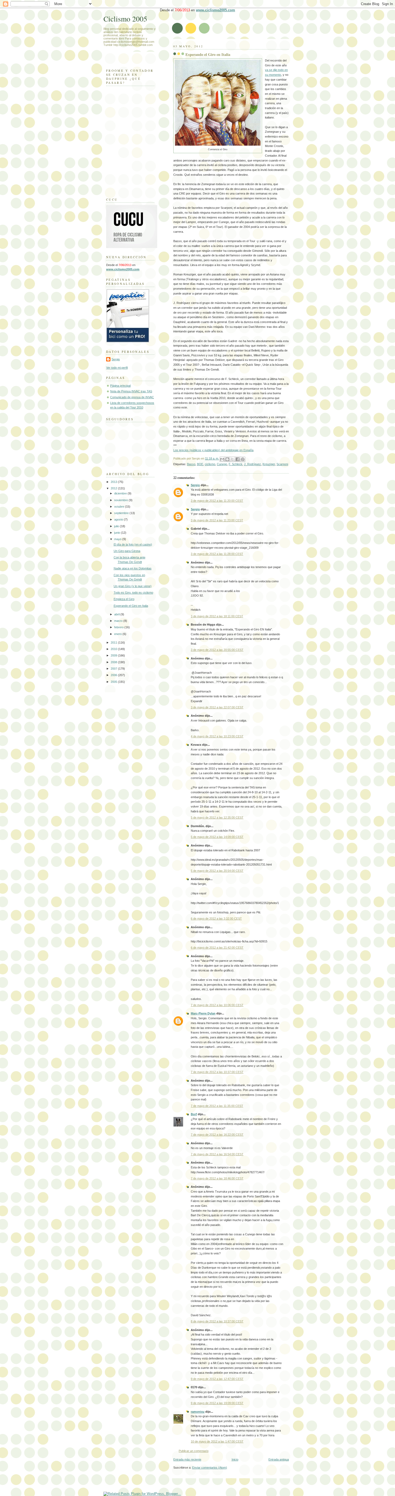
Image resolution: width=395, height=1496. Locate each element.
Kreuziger (269, 464)
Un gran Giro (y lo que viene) (133, 586)
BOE (200, 464)
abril (117, 614)
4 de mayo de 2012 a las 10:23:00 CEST (217, 736)
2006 (114, 675)
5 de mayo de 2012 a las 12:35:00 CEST (217, 817)
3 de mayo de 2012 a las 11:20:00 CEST (217, 500)
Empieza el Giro (124, 599)
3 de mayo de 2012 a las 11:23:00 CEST (217, 520)
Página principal (120, 385)
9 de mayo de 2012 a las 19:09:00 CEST (217, 1403)
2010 (114, 649)
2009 (114, 655)
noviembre (121, 500)
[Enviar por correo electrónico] (222, 459)
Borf (194, 1114)
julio (117, 526)
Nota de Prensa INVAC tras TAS (131, 391)
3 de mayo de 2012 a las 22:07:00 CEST (217, 707)
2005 (114, 681)
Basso (191, 464)
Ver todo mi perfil (117, 367)
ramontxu (197, 1411)
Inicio (235, 1459)
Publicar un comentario (194, 1450)
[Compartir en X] (232, 459)
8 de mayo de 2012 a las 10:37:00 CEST (217, 1321)
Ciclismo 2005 (125, 19)
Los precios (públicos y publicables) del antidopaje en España (213, 450)
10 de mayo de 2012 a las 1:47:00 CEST (217, 1441)
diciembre (121, 493)
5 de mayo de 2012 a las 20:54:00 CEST (217, 870)
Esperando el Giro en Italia (207, 54)
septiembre (122, 513)
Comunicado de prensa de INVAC (132, 397)
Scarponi (282, 464)
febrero (119, 627)
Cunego (222, 464)
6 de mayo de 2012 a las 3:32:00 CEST (216, 918)
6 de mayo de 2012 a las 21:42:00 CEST (217, 947)
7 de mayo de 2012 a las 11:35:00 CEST (217, 1105)
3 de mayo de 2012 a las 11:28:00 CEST (217, 553)
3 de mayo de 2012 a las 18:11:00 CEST (217, 616)
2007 (114, 668)
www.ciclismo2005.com (215, 10)
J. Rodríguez (252, 464)
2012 (114, 488)
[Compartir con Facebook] (237, 459)
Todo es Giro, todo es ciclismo (133, 592)
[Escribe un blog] (227, 459)
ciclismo (210, 464)
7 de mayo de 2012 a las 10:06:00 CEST (217, 1005)
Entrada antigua (278, 1459)
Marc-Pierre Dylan (203, 1013)
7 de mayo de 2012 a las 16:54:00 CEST (217, 1154)
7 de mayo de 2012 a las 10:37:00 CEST (217, 1072)
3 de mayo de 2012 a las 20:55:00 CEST (217, 649)
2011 (114, 642)
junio (117, 532)
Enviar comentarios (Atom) (209, 1467)
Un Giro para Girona (127, 551)
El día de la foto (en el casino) (133, 544)
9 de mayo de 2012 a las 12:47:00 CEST (217, 1378)
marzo (118, 620)
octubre (119, 506)
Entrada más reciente (187, 1459)
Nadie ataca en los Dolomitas (133, 568)
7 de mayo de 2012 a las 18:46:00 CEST (217, 1178)
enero (118, 634)
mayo (118, 539)
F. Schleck (235, 464)
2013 (114, 481)
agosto (119, 519)
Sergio (195, 485)
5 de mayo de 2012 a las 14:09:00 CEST (217, 836)
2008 (114, 662)
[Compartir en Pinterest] (242, 459)
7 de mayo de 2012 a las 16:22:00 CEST (217, 1134)
